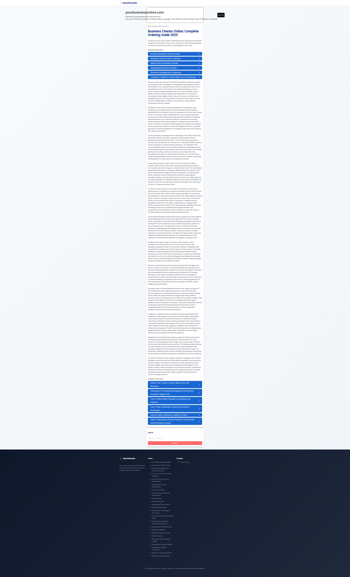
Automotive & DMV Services (161, 465)
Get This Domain (221, 15)
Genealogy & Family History (161, 504)
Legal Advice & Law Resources (162, 527)
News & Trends (157, 536)
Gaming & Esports (158, 501)
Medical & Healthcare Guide (161, 533)
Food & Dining (156, 498)
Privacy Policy (184, 462)
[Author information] (160, 26)
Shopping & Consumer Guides (162, 544)
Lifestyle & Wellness (158, 530)
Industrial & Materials (159, 507)
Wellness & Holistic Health (160, 556)
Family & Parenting (158, 490)
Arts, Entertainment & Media (161, 462)
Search (175, 443)
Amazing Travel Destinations (161, 553)
